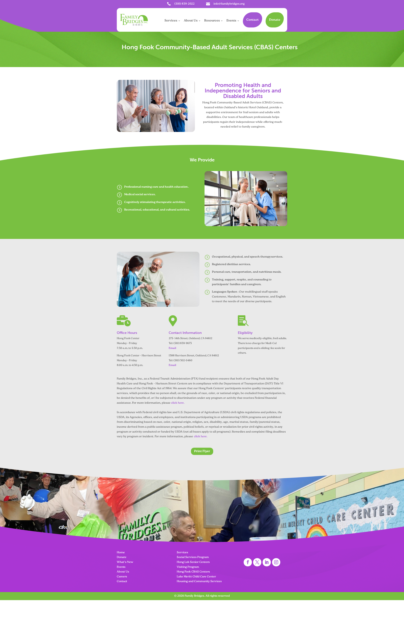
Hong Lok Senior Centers (193, 562)
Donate (274, 19)
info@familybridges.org (229, 4)
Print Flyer (202, 451)
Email (172, 348)
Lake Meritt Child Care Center (196, 576)
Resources (212, 20)
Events (231, 20)
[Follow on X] (257, 562)
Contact (252, 19)
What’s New (125, 562)
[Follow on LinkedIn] (267, 562)
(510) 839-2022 (184, 4)
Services (170, 20)
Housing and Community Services (199, 581)
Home (121, 552)
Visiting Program (188, 567)
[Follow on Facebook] (248, 562)
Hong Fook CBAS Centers (193, 571)
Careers (122, 576)
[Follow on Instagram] (276, 562)
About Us (191, 20)
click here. (177, 403)
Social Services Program (193, 557)
